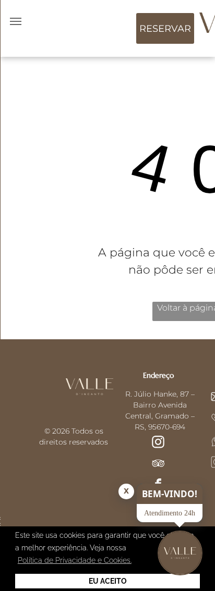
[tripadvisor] (158, 464)
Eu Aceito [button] (108, 581)
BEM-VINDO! (169, 494)
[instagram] (158, 443)
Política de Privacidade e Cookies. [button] (75, 560)
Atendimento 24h (169, 513)
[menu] (15, 21)
